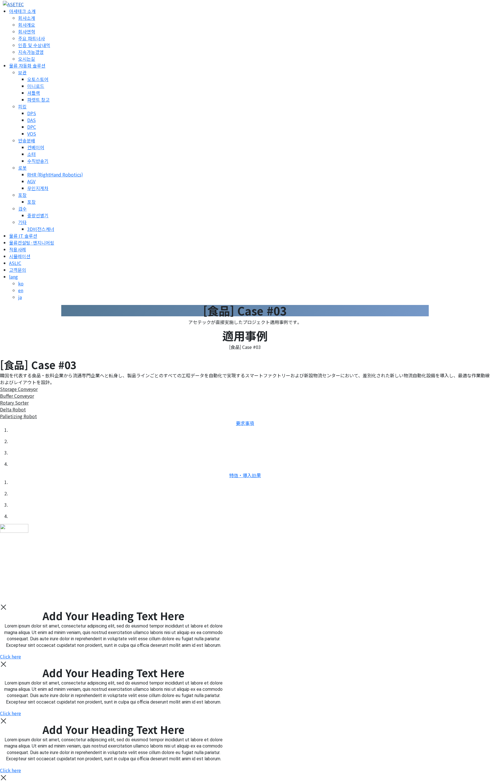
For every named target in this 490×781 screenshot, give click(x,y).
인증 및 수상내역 (34, 45)
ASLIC (15, 263)
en (20, 290)
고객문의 (17, 269)
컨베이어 (35, 147)
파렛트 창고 (38, 99)
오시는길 (26, 58)
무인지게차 (37, 188)
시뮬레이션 (19, 256)
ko (21, 283)
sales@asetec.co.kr (38, 588)
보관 (22, 72)
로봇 (22, 167)
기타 (22, 222)
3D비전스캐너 (40, 229)
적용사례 (17, 249)
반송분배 (26, 140)
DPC (31, 126)
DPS (31, 113)
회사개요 (26, 24)
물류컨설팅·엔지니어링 (31, 242)
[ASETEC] (12, 3)
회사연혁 (26, 31)
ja (20, 297)
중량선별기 (37, 215)
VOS (31, 133)
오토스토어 (37, 79)
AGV (31, 181)
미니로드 (35, 86)
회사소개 (26, 17)
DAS (31, 120)
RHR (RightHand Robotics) (55, 174)
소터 (31, 154)
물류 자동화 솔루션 (27, 65)
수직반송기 (37, 160)
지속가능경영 (31, 52)
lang (13, 276)
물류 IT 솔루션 (23, 235)
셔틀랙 (33, 92)
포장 (22, 194)
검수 (22, 208)
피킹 (22, 106)
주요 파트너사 (31, 38)
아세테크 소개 (22, 11)
